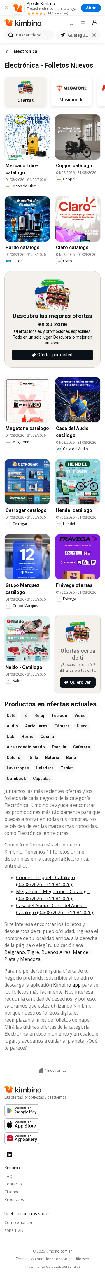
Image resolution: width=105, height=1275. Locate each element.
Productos (14, 1199)
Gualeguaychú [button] (78, 35)
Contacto (13, 1184)
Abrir (91, 8)
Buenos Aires (56, 952)
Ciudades (13, 1191)
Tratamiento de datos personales (52, 1266)
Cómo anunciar (18, 1222)
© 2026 (52, 1251)
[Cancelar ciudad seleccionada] (94, 35)
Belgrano (14, 952)
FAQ (8, 1176)
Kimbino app (67, 985)
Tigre (33, 952)
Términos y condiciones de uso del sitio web (52, 1259)
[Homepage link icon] (41, 1070)
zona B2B (13, 1230)
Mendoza (30, 959)
